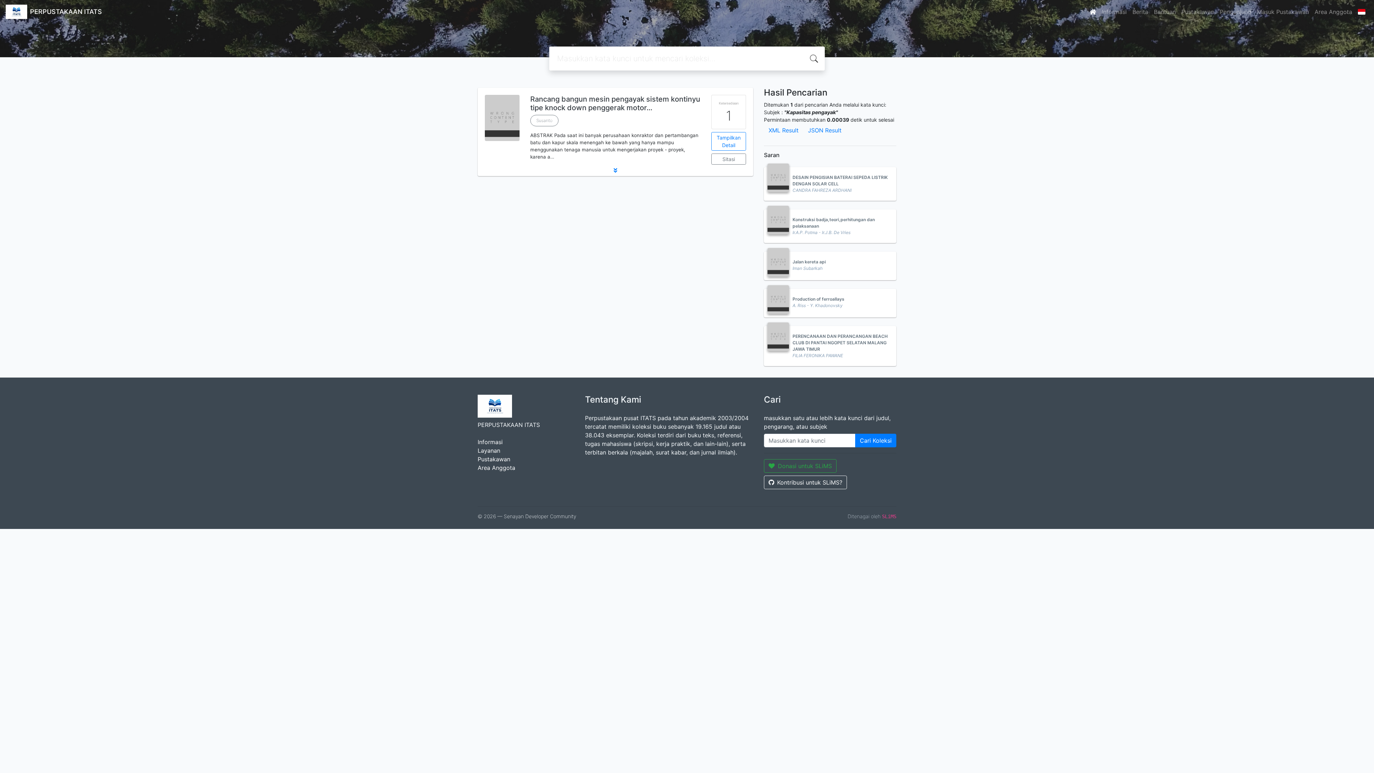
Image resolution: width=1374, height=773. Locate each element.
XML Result (784, 130)
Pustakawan (1197, 11)
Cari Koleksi (876, 440)
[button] (615, 170)
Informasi (1114, 11)
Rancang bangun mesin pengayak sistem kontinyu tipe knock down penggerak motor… (615, 103)
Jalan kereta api (809, 261)
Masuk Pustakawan (1283, 11)
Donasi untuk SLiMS (805, 466)
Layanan (489, 450)
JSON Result (825, 130)
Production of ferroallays (818, 299)
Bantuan (1165, 11)
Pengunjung (1235, 11)
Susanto (544, 120)
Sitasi (728, 159)
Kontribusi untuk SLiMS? (809, 482)
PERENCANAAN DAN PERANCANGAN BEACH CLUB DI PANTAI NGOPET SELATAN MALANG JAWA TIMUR (840, 343)
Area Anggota (1333, 11)
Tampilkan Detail (729, 141)
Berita (1140, 11)
